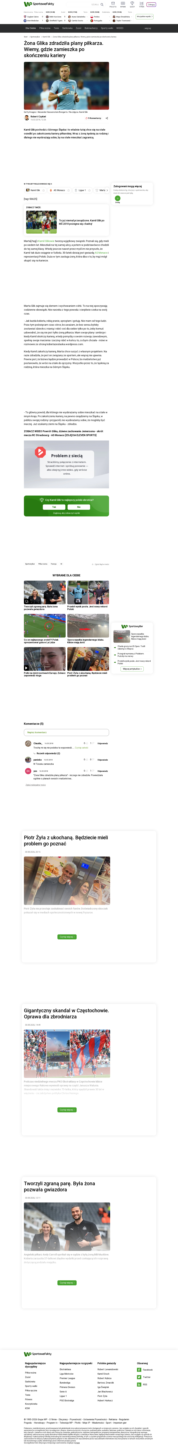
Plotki (78, 1422)
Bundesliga (65, 1382)
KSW (27, 1408)
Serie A (63, 1391)
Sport (108, 1422)
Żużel (78, 28)
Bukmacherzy (91, 28)
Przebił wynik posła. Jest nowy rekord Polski (87, 607)
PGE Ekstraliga (67, 1400)
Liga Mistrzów (66, 1374)
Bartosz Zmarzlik (105, 1382)
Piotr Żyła (102, 1396)
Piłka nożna (44, 28)
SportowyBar (35, 37)
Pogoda (28, 1422)
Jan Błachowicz (105, 1391)
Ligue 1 (63, 1396)
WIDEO (119, 28)
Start (26, 37)
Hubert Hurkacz (105, 1400)
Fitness (28, 1399)
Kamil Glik (47, 37)
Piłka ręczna (31, 1390)
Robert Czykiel (38, 116)
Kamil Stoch (103, 1374)
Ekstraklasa (65, 1369)
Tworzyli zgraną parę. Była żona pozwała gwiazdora (41, 607)
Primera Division (67, 1387)
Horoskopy (39, 1422)
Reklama (113, 1419)
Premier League (67, 1378)
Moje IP (86, 1422)
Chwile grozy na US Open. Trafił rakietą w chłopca (131, 647)
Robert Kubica (104, 1378)
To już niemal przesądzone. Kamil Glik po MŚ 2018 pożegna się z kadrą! (81, 222)
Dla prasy (63, 1419)
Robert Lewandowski (107, 1369)
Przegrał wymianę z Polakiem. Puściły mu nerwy (131, 655)
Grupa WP (42, 1419)
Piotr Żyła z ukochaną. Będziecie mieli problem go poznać (87, 674)
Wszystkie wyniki (144, 16)
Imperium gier (120, 1422)
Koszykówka (31, 1404)
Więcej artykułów (131, 669)
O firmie (53, 1419)
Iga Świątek (103, 1387)
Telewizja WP (66, 1422)
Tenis (56, 28)
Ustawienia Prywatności (95, 1419)
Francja (53, 564)
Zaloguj (151, 4)
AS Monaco (101, 252)
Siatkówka (67, 28)
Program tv (52, 1422)
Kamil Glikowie (46, 241)
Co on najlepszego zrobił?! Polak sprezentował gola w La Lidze (41, 641)
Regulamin (124, 1419)
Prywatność (75, 1419)
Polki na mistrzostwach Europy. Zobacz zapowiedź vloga (44, 674)
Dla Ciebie (31, 28)
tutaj (78, 1443)
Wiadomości (98, 1422)
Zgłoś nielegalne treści (36, 785)
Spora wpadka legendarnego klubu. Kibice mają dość (85, 641)
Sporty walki (107, 28)
